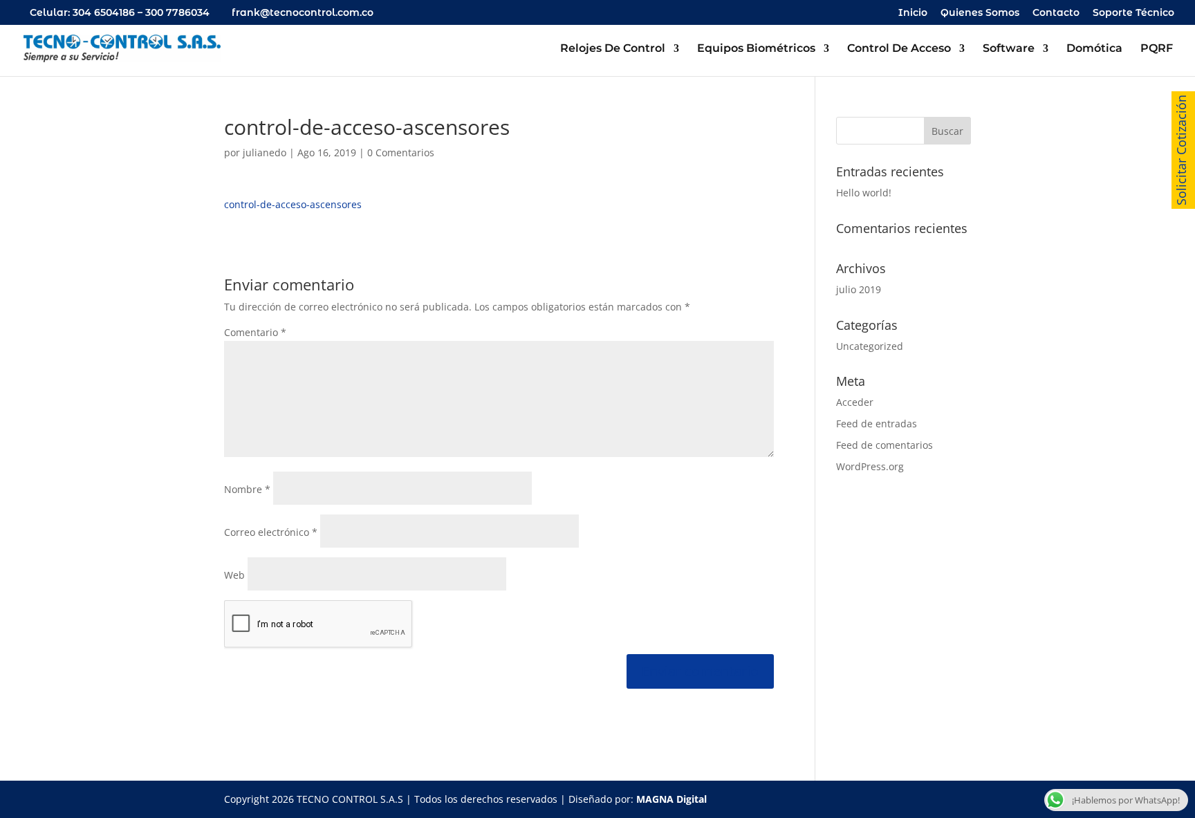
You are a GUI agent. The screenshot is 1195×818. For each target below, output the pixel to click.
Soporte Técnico (1133, 13)
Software (1009, 49)
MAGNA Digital (671, 799)
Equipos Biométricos (756, 49)
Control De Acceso (899, 49)
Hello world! (863, 192)
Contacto (1056, 13)
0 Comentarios (400, 152)
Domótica (1094, 49)
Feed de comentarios (884, 445)
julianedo (264, 152)
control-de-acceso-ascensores (293, 204)
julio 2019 (858, 289)
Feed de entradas (876, 423)
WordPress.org (870, 466)
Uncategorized (869, 346)
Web (234, 575)
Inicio (912, 13)
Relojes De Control (612, 49)
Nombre (247, 489)
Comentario (255, 332)
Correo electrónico (270, 532)
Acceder (854, 402)
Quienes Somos (980, 13)
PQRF (1156, 49)
